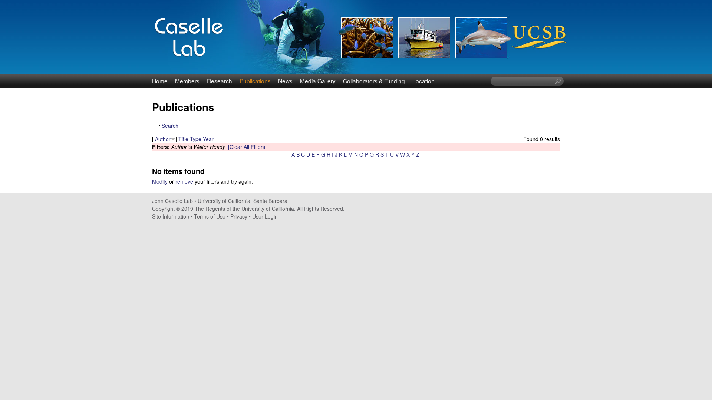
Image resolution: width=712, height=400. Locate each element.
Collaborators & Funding (374, 81)
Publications (255, 81)
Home (160, 81)
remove (184, 181)
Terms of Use (209, 216)
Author (163, 139)
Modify (160, 181)
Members (187, 81)
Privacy (238, 216)
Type (195, 139)
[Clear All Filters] (247, 146)
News (285, 81)
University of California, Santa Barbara (242, 200)
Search (170, 125)
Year (208, 139)
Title (183, 139)
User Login (265, 216)
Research (219, 81)
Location (423, 81)
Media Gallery (318, 81)
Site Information (170, 216)
